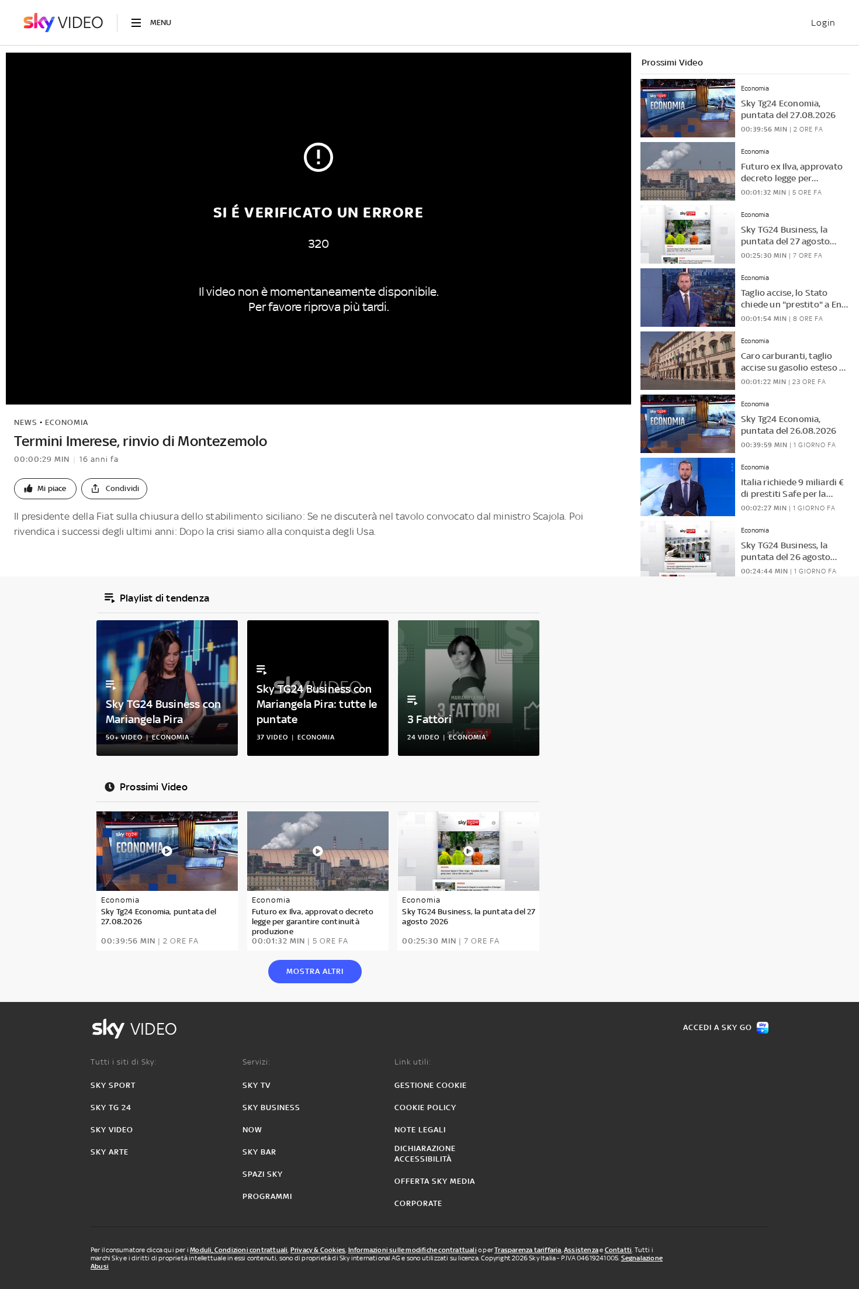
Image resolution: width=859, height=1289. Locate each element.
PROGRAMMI (267, 1196)
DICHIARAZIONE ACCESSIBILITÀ (425, 1153)
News (25, 422)
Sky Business (271, 1107)
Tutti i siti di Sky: (124, 1062)
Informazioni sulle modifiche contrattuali (412, 1250)
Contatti (618, 1250)
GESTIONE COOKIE (430, 1085)
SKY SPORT (113, 1085)
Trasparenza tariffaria (527, 1250)
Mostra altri (315, 971)
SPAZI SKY (263, 1174)
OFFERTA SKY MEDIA (434, 1181)
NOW (252, 1129)
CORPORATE (418, 1203)
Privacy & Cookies (317, 1250)
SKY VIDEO (112, 1129)
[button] (45, 488)
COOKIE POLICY (425, 1107)
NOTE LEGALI (420, 1129)
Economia (66, 422)
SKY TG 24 (111, 1107)
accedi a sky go (717, 1027)
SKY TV (257, 1085)
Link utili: (412, 1062)
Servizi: (257, 1062)
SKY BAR (259, 1152)
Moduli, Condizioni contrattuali (239, 1250)
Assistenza (581, 1250)
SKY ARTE (110, 1152)
